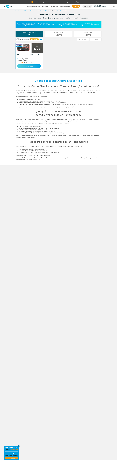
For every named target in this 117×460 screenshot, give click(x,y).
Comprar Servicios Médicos (33, 6)
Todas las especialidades (21, 10)
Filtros (96, 39)
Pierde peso (76, 6)
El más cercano (87, 33)
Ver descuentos (28, 39)
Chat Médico (54, 6)
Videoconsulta (45, 6)
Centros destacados (29, 32)
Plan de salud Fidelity (65, 6)
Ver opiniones (11, 458)
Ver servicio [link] (29, 66)
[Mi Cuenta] (113, 6)
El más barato (58, 33)
